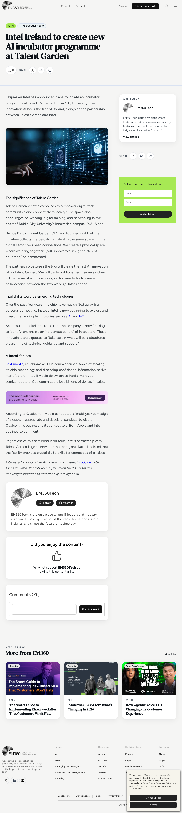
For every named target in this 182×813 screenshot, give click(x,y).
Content (80, 6)
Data (57, 760)
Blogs (162, 760)
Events (129, 754)
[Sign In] (45, 503)
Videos (102, 772)
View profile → (131, 136)
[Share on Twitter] (32, 70)
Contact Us (64, 796)
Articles (102, 754)
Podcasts (66, 6)
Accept (153, 805)
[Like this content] (9, 70)
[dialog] (153, 790)
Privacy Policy (115, 796)
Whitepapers (105, 778)
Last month (14, 364)
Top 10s (102, 766)
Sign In (123, 6)
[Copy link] (49, 70)
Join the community (145, 6)
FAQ (161, 766)
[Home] (18, 9)
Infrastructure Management (70, 772)
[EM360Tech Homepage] (20, 758)
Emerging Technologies (68, 766)
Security (59, 778)
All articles (170, 654)
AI (13, 26)
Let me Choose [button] (153, 797)
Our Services (83, 796)
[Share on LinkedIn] (41, 70)
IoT (81, 316)
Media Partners (133, 766)
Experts (129, 760)
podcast (85, 462)
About (162, 754)
